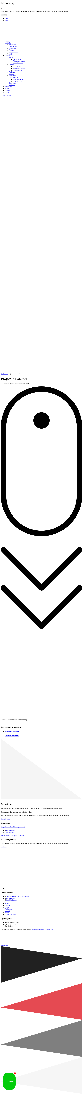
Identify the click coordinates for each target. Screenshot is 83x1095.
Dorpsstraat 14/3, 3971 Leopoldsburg (13, 827)
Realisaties (4, 374)
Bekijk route (5, 835)
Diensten (8, 907)
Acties (7, 912)
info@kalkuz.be (11, 832)
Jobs (6, 20)
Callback (3, 847)
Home (7, 903)
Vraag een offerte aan (17, 835)
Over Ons (8, 905)
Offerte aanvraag (6, 95)
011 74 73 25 (10, 830)
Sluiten (4, 15)
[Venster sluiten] (1, 8)
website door (4, 945)
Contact (7, 911)
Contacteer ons (5, 819)
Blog (6, 18)
